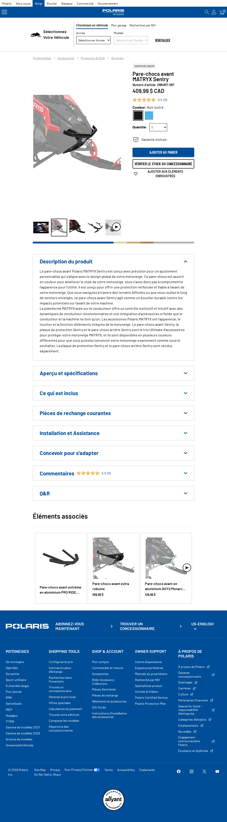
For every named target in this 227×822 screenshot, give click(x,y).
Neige (38, 3)
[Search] (207, 12)
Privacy (55, 770)
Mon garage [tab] (118, 25)
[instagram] (191, 772)
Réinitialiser (162, 40)
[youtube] (217, 772)
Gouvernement (108, 3)
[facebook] (178, 772)
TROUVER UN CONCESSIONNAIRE (137, 626)
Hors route (23, 3)
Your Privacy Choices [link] (78, 769)
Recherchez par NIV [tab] (142, 25)
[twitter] (204, 772)
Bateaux (66, 3)
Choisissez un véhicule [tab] (92, 25)
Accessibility (126, 770)
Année (80, 33)
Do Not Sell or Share (47, 774)
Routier (52, 3)
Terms (108, 770)
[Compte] (214, 12)
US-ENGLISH (202, 623)
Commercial (85, 3)
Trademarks (147, 770)
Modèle (118, 33)
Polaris (7, 3)
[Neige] (113, 12)
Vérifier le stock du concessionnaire (163, 163)
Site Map (40, 770)
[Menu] (4, 12)
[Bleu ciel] (149, 115)
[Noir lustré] (138, 115)
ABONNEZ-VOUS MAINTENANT (69, 626)
